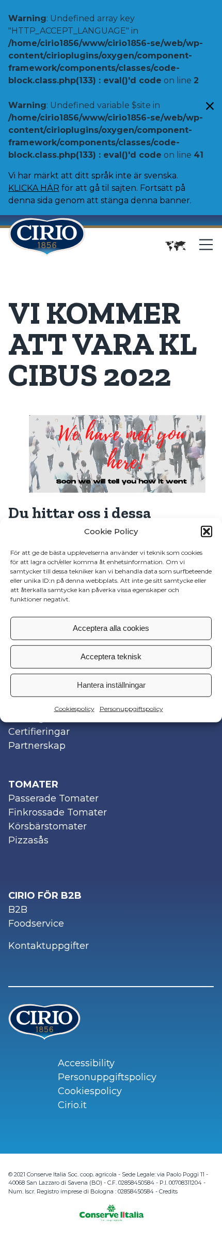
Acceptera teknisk (111, 656)
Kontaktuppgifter (48, 945)
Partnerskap (37, 745)
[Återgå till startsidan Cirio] (47, 246)
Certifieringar (39, 731)
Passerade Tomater (53, 798)
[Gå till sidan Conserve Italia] (111, 1209)
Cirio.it (72, 1105)
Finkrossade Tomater (57, 812)
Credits (168, 1191)
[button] (206, 531)
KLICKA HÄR (33, 188)
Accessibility (86, 1063)
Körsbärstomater (47, 826)
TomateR (33, 784)
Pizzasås (28, 840)
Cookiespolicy (74, 708)
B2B (17, 909)
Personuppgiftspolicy (131, 708)
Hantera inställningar (111, 685)
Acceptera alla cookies (111, 628)
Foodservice (36, 923)
